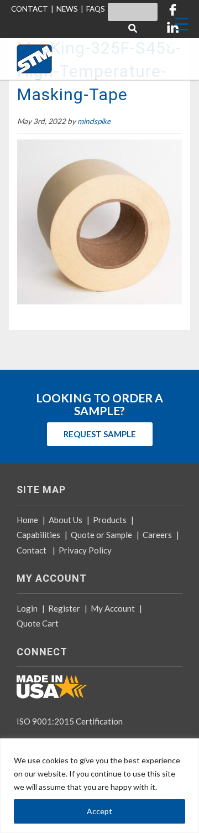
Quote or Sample (101, 535)
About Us (65, 520)
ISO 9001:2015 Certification (70, 721)
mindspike (94, 121)
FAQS (95, 8)
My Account (113, 608)
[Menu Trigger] (181, 23)
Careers (157, 535)
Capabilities (38, 535)
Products (110, 520)
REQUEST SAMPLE (100, 434)
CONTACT (29, 8)
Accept (99, 811)
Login (27, 608)
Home (27, 520)
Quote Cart (38, 623)
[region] (99, 785)
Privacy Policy (85, 550)
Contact (31, 550)
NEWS (67, 8)
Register (64, 608)
